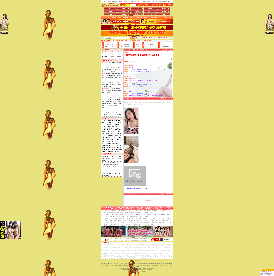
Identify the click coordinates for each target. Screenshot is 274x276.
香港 (162, 42)
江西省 (127, 44)
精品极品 (137, 14)
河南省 (127, 46)
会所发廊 (110, 11)
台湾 (166, 42)
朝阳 (141, 49)
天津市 (109, 42)
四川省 (149, 42)
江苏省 (125, 42)
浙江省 (127, 42)
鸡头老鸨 (164, 11)
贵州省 (152, 42)
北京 (137, 49)
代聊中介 (150, 11)
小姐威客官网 (126, 240)
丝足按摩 (137, 11)
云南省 (147, 44)
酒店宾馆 (164, 8)
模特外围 (110, 14)
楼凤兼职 (124, 11)
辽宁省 (109, 46)
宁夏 (148, 46)
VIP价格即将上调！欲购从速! (265, 271)
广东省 (137, 42)
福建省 (122, 44)
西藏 (146, 46)
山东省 (112, 46)
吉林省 (106, 46)
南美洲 (168, 46)
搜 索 (132, 38)
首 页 (110, 8)
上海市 (122, 42)
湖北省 (125, 46)
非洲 (166, 44)
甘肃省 (152, 44)
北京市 (106, 42)
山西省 (106, 44)
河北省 (112, 42)
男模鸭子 (164, 14)
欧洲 (164, 44)
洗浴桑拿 (150, 8)
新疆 (152, 46)
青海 (150, 46)
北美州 (165, 46)
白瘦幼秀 (124, 14)
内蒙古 (109, 44)
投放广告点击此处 (137, 260)
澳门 (164, 42)
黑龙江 (112, 44)
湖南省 (122, 46)
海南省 (137, 46)
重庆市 (147, 42)
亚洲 (162, 44)
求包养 (137, 8)
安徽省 (125, 44)
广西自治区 (138, 44)
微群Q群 (150, 14)
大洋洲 (162, 46)
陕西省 (149, 44)
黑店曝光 (124, 8)
